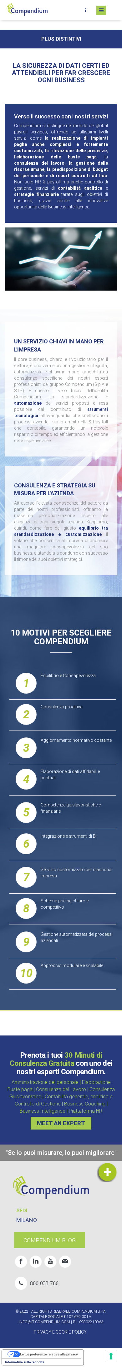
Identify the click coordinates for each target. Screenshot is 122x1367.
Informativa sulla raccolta (24, 1362)
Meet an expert (61, 1123)
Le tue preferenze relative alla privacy (49, 1354)
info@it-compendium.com (44, 1322)
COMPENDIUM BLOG (49, 1240)
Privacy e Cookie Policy (60, 1332)
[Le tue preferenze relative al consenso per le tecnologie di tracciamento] (111, 1356)
